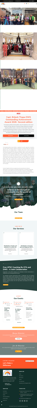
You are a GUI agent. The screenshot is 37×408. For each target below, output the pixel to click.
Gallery (4, 394)
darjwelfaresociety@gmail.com (25, 398)
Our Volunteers (21, 381)
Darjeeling (8, 305)
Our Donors (5, 391)
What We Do (21, 377)
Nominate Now (10, 135)
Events (20, 379)
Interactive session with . (29, 309)
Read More (10, 253)
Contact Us (5, 400)
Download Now (26, 135)
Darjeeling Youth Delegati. (7, 309)
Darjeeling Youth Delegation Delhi (25, 383)
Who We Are (21, 375)
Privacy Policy (5, 398)
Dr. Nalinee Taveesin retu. (18, 311)
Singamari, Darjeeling (19, 306)
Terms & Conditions (6, 396)
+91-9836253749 (8, 384)
